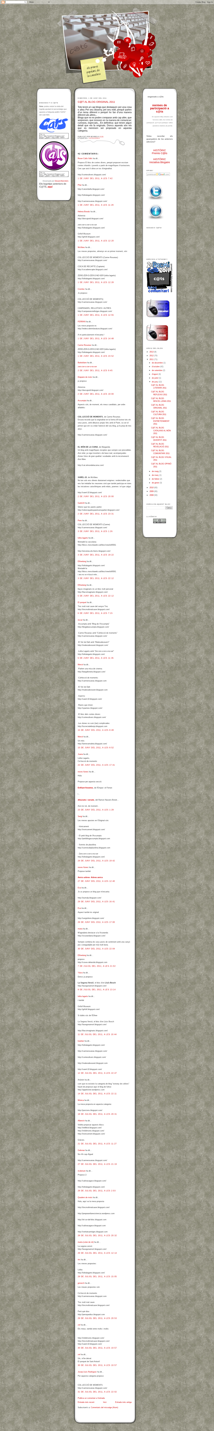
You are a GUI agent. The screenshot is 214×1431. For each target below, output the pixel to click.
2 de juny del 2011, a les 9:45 (95, 370)
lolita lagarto (83, 538)
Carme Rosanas (84, 345)
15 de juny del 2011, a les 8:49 (96, 730)
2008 (152, 495)
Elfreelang (82, 561)
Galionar (81, 1150)
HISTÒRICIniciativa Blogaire (159, 161)
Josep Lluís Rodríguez (87, 1372)
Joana (80, 754)
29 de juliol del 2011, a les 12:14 (97, 1253)
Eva (79, 888)
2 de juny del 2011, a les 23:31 (96, 514)
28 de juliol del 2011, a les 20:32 (97, 1235)
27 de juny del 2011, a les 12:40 (96, 881)
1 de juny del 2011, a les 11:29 (96, 205)
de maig (155, 471)
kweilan (81, 1041)
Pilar (80, 185)
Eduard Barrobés (61, 181)
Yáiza (80, 973)
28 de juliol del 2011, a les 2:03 (97, 1191)
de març (155, 475)
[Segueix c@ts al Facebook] (155, 220)
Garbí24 (81, 503)
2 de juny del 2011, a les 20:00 (96, 496)
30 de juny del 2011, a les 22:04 (96, 949)
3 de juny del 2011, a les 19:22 (96, 555)
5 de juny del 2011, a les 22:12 (96, 596)
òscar (80, 620)
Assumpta (82, 400)
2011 (152, 359)
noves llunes (83, 772)
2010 (152, 487)
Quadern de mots (85, 1197)
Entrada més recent (86, 1402)
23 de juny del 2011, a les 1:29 (96, 810)
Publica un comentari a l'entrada (91, 1398)
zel (79, 1325)
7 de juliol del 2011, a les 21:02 (97, 966)
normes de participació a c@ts (159, 108)
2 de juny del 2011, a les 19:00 (96, 394)
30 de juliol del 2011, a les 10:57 (97, 1348)
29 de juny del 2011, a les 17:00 (96, 922)
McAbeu (81, 247)
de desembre (157, 363)
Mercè (80, 664)
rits (79, 1259)
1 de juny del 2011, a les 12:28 (96, 282)
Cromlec (81, 289)
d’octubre (156, 366)
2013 (152, 352)
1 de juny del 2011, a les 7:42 (95, 178)
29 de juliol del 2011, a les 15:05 (97, 1276)
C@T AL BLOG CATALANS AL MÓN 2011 (161, 430)
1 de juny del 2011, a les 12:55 (96, 315)
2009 (152, 491)
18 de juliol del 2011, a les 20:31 (97, 1114)
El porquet (82, 602)
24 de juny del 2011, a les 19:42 (96, 861)
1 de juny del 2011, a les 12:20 (96, 241)
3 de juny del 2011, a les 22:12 (96, 578)
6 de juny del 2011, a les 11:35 (96, 658)
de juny (155, 382)
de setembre (157, 370)
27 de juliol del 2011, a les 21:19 (97, 1164)
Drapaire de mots (85, 377)
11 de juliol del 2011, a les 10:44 (97, 1034)
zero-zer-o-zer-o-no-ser (87, 366)
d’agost (155, 374)
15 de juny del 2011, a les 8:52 (96, 748)
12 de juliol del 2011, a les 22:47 (97, 1073)
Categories (94, 138)
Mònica (81, 1100)
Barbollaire (82, 363)
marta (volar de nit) (86, 1242)
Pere (80, 520)
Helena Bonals (84, 211)
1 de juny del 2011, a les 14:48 (96, 338)
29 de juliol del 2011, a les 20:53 (97, 1318)
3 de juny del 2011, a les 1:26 (95, 531)
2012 (152, 356)
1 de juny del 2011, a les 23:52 (96, 356)
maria (80, 929)
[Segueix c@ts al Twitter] (155, 200)
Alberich (81, 1121)
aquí (50, 186)
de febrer (156, 479)
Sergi (80, 816)
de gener (156, 483)
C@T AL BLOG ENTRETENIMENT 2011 (160, 421)
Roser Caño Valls (85, 158)
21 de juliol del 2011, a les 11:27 (97, 1144)
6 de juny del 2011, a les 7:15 (95, 613)
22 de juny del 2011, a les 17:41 (96, 765)
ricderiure (81, 1171)
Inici (105, 1402)
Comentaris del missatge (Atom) (104, 1407)
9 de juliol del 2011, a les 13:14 (97, 989)
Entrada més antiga (123, 1402)
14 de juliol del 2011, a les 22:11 (97, 1094)
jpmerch (81, 1283)
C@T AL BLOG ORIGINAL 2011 (96, 101)
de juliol (155, 378)
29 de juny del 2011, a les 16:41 (96, 901)
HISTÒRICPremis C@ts (159, 152)
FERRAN (81, 321)
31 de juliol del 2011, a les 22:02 (97, 1392)
